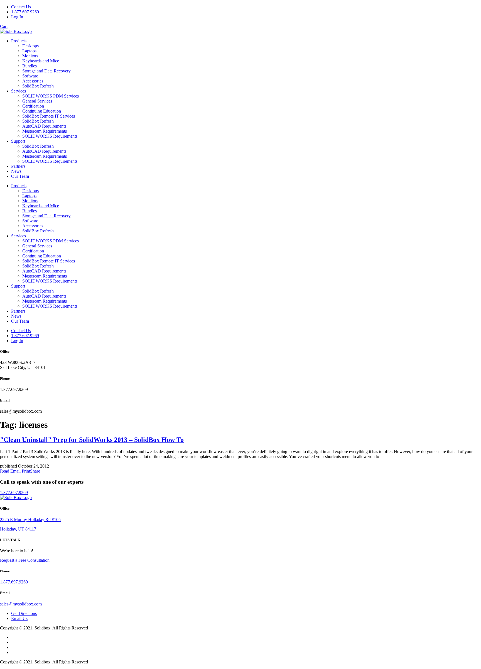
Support (18, 141)
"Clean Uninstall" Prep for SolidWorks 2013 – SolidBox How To (92, 439)
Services (18, 91)
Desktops (30, 45)
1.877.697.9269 (25, 11)
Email (15, 471)
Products (18, 40)
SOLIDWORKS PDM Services (50, 96)
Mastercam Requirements (44, 131)
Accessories (32, 81)
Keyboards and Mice (40, 61)
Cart (4, 26)
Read (4, 471)
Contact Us (21, 6)
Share (35, 471)
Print (26, 471)
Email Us (19, 618)
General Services (37, 101)
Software (30, 76)
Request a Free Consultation (25, 560)
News (16, 171)
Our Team (20, 176)
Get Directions (24, 613)
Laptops (29, 50)
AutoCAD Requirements (44, 126)
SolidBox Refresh (38, 86)
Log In (17, 16)
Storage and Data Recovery (46, 71)
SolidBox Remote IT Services (48, 116)
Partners (18, 166)
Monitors (30, 55)
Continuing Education (41, 111)
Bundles (29, 66)
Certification (33, 106)
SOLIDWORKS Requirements (49, 136)
